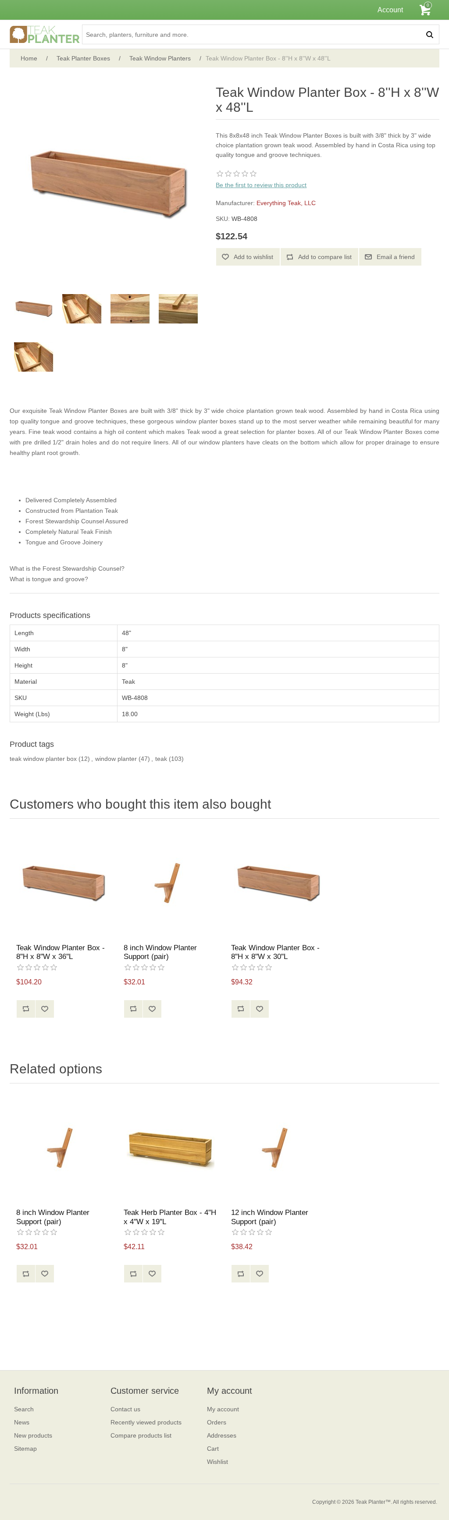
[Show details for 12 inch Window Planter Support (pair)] (278, 1148)
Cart (213, 1448)
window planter (116, 758)
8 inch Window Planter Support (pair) (160, 952)
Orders (216, 1422)
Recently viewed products (146, 1422)
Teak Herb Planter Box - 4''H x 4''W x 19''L (170, 1216)
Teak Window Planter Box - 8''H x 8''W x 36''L (60, 952)
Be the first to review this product (261, 184)
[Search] (429, 34)
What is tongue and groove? (49, 578)
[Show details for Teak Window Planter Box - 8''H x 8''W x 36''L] (63, 883)
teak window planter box (43, 758)
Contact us (125, 1409)
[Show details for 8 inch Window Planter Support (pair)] (170, 883)
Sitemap (25, 1448)
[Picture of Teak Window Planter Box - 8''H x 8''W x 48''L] (34, 309)
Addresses (221, 1435)
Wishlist (217, 1461)
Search (24, 1409)
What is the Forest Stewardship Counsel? (67, 568)
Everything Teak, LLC (286, 202)
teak (161, 758)
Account (390, 10)
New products (33, 1435)
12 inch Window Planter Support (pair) (269, 1216)
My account (223, 1409)
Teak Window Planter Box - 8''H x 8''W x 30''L (275, 952)
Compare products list (140, 1435)
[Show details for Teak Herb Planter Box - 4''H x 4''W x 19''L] (170, 1148)
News (21, 1422)
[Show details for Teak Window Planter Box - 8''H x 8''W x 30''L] (278, 883)
